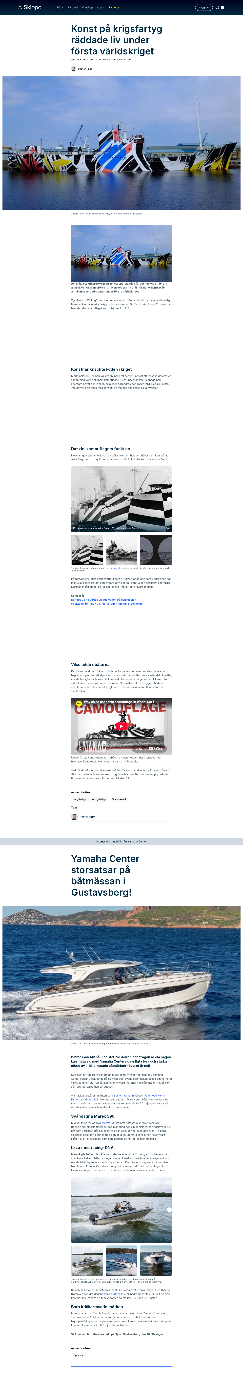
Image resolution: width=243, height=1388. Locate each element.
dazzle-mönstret (114, 568)
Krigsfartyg (80, 799)
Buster (118, 1095)
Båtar (60, 7)
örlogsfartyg (99, 799)
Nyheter (114, 7)
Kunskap (87, 7)
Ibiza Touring (112, 1294)
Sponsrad (79, 1355)
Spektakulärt (119, 799)
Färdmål (73, 7)
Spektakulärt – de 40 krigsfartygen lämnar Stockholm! (107, 603)
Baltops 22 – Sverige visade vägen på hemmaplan (103, 599)
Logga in (204, 7)
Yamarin (128, 1095)
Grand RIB (91, 1099)
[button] (169, 499)
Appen (101, 7)
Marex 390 (108, 1123)
